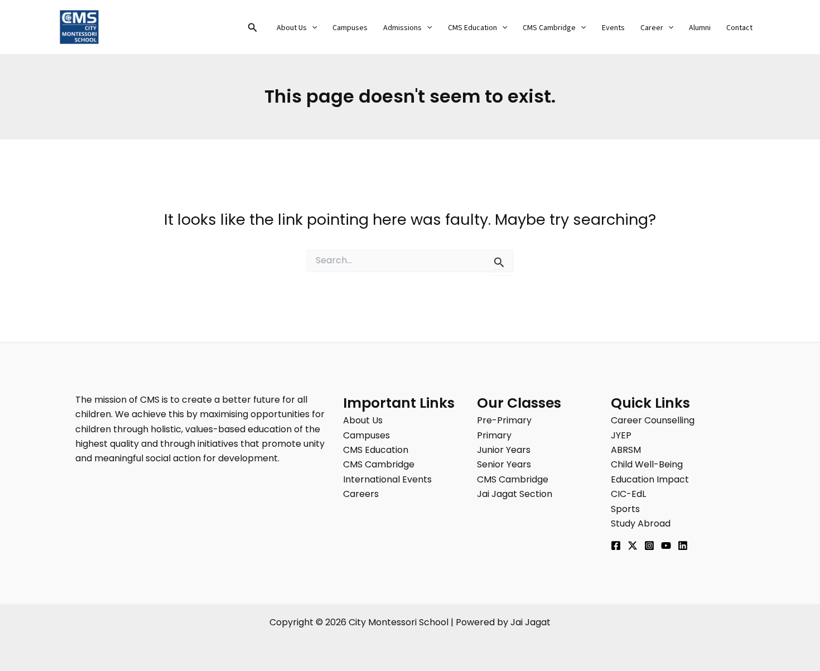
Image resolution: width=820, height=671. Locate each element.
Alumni (700, 27)
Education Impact (650, 479)
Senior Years (504, 464)
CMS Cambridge (549, 27)
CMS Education (472, 27)
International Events (387, 479)
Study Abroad (641, 523)
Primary (494, 435)
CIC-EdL (628, 493)
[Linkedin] (683, 545)
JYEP (621, 435)
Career (651, 27)
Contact (739, 27)
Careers (361, 493)
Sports (625, 509)
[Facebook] (616, 545)
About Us (292, 27)
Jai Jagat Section (514, 493)
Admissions (402, 27)
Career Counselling (652, 420)
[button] (253, 28)
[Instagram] (649, 545)
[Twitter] (633, 545)
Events (613, 27)
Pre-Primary (504, 420)
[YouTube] (666, 545)
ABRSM (626, 449)
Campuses (350, 27)
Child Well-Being (647, 464)
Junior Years (503, 449)
